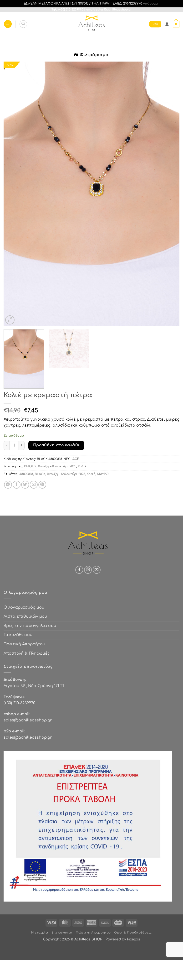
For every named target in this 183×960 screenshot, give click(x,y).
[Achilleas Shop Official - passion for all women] (91, 24)
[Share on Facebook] (16, 485)
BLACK (40, 474)
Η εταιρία (39, 932)
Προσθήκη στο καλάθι (56, 445)
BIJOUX (30, 466)
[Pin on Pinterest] (42, 485)
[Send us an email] (97, 570)
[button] (8, 24)
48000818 (26, 474)
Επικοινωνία (61, 932)
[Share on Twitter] (25, 485)
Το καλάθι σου (18, 635)
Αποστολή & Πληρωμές (27, 653)
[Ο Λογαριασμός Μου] (167, 24)
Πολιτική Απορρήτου (24, 644)
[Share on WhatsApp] (8, 485)
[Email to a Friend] (34, 485)
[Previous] (13, 193)
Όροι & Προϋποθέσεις (133, 932)
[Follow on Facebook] (79, 570)
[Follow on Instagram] (88, 570)
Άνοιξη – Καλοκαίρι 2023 (57, 466)
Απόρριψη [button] (151, 3)
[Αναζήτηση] (23, 24)
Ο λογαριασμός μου (24, 607)
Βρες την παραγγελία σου (30, 626)
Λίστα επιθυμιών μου (25, 616)
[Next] (170, 193)
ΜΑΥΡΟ (103, 474)
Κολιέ (82, 466)
